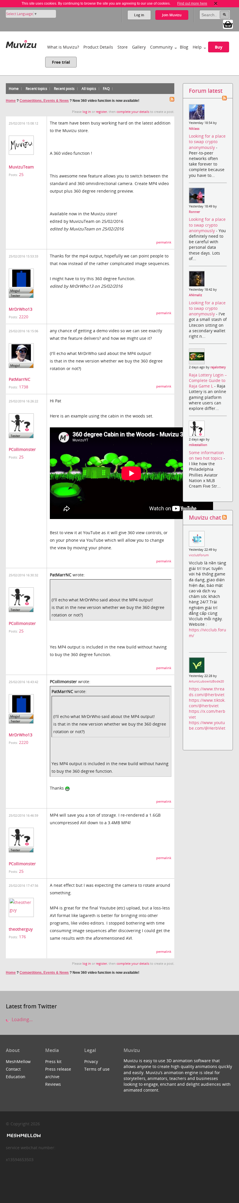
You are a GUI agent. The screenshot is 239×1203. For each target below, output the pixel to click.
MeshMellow (18, 1061)
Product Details (98, 47)
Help (197, 47)
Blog (184, 47)
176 (22, 936)
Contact (13, 1069)
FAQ (106, 88)
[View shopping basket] (228, 24)
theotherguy (21, 929)
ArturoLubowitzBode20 (206, 681)
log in (86, 112)
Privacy (91, 1061)
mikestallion (198, 445)
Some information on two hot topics (206, 455)
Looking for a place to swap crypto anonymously (207, 141)
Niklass (194, 129)
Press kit (53, 1061)
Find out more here (192, 3)
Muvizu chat (205, 517)
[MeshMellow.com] (23, 1135)
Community (161, 47)
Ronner (194, 212)
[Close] (215, 3)
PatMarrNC (19, 379)
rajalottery (218, 367)
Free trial (61, 62)
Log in (139, 15)
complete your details (133, 112)
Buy (218, 47)
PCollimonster (22, 449)
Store (122, 47)
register (101, 112)
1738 (23, 387)
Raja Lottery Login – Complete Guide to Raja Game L (208, 380)
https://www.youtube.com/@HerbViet (207, 725)
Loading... (21, 1019)
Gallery (139, 47)
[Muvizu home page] (21, 43)
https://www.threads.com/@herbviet (206, 691)
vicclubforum (199, 555)
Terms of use (97, 1069)
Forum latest (205, 90)
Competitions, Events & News (44, 101)
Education (15, 1076)
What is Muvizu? (63, 47)
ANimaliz (195, 295)
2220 (23, 316)
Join (172, 15)
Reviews (53, 1084)
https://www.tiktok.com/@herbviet (207, 702)
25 (21, 174)
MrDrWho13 (20, 309)
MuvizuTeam (21, 167)
